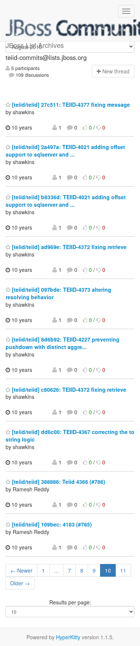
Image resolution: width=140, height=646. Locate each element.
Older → (20, 583)
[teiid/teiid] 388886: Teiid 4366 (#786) (57, 481)
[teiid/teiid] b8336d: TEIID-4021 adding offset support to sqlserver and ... (66, 200)
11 (123, 570)
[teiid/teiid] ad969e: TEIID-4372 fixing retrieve (68, 247)
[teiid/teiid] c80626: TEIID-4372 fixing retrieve (68, 389)
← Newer (21, 570)
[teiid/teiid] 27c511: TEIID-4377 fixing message (70, 104)
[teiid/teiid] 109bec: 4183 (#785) (51, 524)
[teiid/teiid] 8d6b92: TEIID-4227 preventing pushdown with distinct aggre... (62, 343)
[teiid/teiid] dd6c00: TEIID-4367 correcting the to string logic (70, 435)
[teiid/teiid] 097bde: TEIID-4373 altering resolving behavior (58, 293)
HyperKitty (68, 637)
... (56, 570)
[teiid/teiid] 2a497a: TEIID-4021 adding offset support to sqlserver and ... (65, 150)
